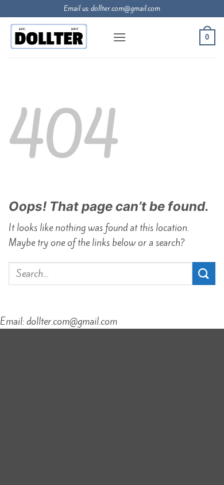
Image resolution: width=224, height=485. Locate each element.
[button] (119, 37)
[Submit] (203, 273)
